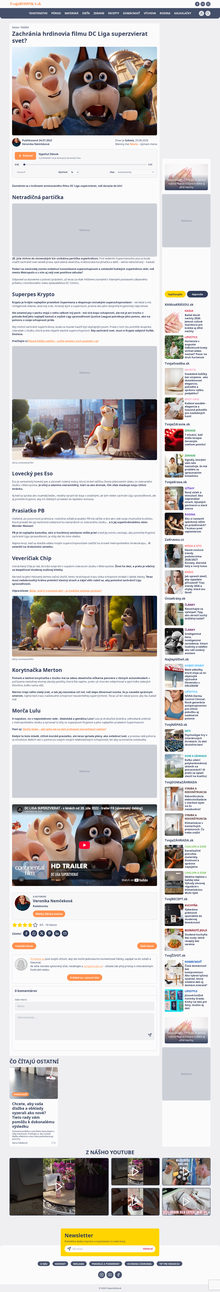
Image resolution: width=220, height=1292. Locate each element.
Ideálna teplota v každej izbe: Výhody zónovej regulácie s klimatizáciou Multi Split (196, 885)
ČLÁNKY (190, 605)
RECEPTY (113, 13)
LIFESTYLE (191, 337)
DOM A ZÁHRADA (196, 756)
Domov (15, 27)
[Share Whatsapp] (34, 933)
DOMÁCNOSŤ (131, 13)
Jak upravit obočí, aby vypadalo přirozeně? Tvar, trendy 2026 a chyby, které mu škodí (196, 584)
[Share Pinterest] (49, 933)
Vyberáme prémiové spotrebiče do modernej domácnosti (193, 916)
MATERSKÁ (71, 13)
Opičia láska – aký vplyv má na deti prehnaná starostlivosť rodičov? (64, 729)
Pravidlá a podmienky (106, 1263)
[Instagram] (208, 4)
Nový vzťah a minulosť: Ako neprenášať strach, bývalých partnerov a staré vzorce (196, 500)
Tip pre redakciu (169, 1263)
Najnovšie (197, 294)
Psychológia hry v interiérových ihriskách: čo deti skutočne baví (196, 739)
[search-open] (207, 13)
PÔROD (56, 13)
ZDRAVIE (99, 13)
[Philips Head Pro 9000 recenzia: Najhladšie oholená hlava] (186, 1171)
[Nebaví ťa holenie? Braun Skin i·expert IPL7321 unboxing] (135, 1201)
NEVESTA (190, 370)
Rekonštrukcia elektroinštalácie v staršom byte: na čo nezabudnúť (195, 803)
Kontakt (60, 1263)
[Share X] (41, 933)
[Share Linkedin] (57, 933)
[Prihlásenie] (201, 13)
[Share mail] (65, 933)
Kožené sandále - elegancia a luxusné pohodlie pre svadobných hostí (196, 410)
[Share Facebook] (26, 933)
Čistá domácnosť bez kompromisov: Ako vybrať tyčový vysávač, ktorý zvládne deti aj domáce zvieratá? (196, 975)
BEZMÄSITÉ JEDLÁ (196, 930)
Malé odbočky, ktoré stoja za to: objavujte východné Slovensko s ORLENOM (195, 677)
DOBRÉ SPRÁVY (194, 665)
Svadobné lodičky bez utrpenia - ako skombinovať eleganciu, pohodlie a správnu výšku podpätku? (196, 383)
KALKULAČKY (182, 13)
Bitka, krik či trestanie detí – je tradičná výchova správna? (65, 591)
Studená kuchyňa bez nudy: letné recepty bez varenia (196, 939)
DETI (188, 731)
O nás (43, 1263)
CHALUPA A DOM (195, 846)
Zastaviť (21, 172)
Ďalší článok (147, 946)
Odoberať (148, 1248)
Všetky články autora (49, 914)
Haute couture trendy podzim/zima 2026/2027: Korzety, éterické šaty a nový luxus (196, 558)
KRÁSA (189, 311)
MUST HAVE (192, 399)
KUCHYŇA (191, 905)
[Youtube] (203, 4)
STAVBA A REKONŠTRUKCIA (196, 790)
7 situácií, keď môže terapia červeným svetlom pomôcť (195, 439)
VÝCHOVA (150, 13)
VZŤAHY (189, 488)
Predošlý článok (24, 946)
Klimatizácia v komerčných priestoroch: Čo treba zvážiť (194, 827)
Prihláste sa (37, 959)
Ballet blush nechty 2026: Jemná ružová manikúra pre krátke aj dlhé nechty (194, 323)
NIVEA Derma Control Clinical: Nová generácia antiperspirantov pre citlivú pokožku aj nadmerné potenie (196, 707)
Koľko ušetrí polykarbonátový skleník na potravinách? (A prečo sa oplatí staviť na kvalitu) (196, 768)
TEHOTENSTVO (38, 13)
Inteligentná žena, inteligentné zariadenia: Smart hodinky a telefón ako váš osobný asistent (196, 643)
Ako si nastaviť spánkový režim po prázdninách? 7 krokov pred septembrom (195, 525)
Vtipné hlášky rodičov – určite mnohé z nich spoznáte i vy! (63, 341)
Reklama (78, 1263)
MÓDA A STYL (193, 546)
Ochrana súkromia (139, 1263)
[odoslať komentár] (150, 1035)
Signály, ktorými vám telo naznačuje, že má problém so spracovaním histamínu (196, 468)
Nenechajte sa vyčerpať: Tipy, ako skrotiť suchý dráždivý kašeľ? (196, 613)
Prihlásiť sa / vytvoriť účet (84, 977)
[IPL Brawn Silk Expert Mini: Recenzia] (186, 1201)
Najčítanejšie (175, 294)
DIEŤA (86, 13)
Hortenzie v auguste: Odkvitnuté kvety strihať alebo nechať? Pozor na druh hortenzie (196, 349)
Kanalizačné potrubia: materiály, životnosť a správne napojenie (193, 858)
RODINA (165, 13)
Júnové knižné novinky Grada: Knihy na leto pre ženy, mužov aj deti (196, 1002)
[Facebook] (197, 4)
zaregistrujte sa (93, 966)
